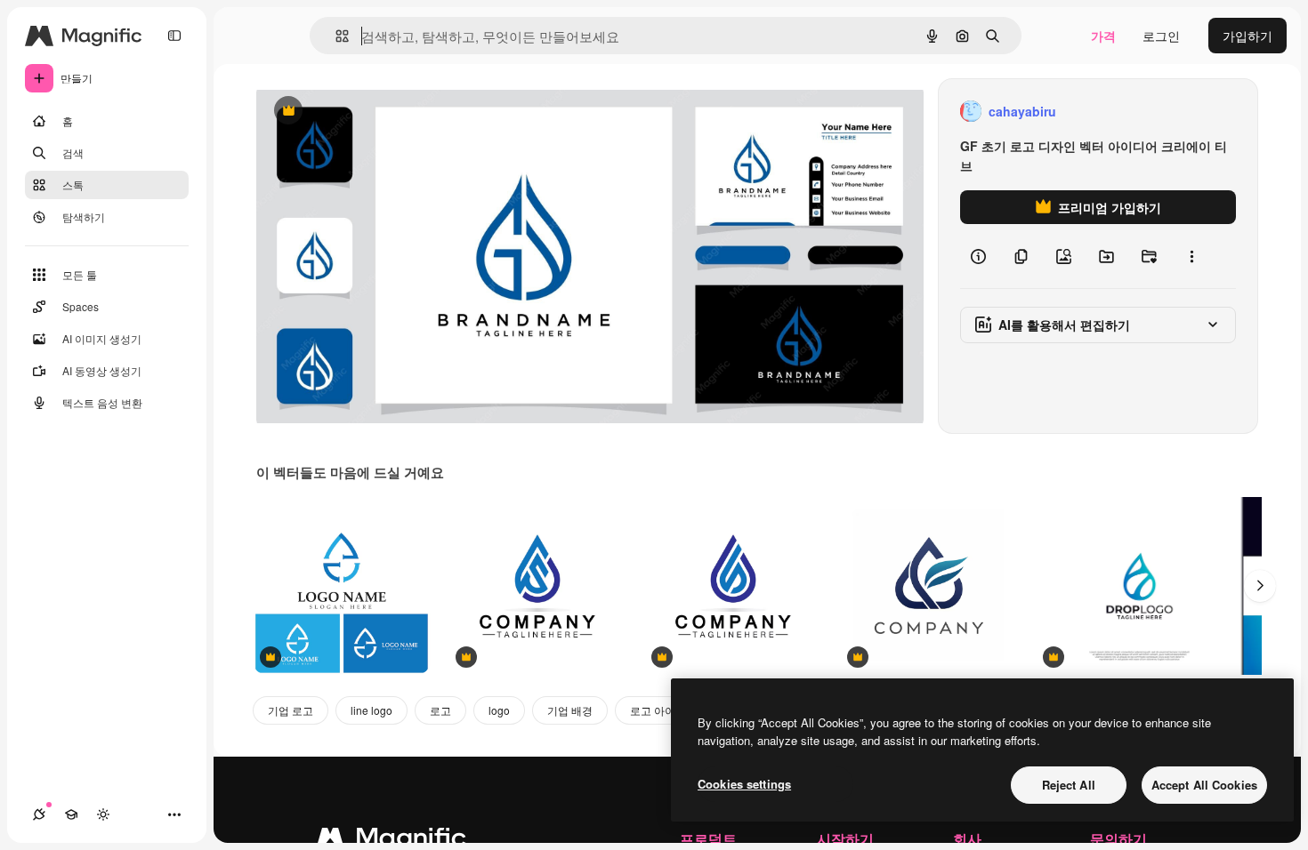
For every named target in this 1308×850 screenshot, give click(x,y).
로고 (440, 710)
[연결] (39, 814)
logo (499, 710)
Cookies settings (744, 783)
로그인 (1161, 35)
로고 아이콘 (658, 710)
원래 (358, 111)
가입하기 (1247, 35)
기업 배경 (570, 710)
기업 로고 (290, 710)
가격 (1103, 35)
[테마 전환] (103, 814)
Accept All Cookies (1204, 784)
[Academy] (71, 814)
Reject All (1068, 784)
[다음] (1260, 586)
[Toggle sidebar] (174, 35)
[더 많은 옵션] (1191, 256)
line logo (371, 710)
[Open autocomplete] (335, 36)
